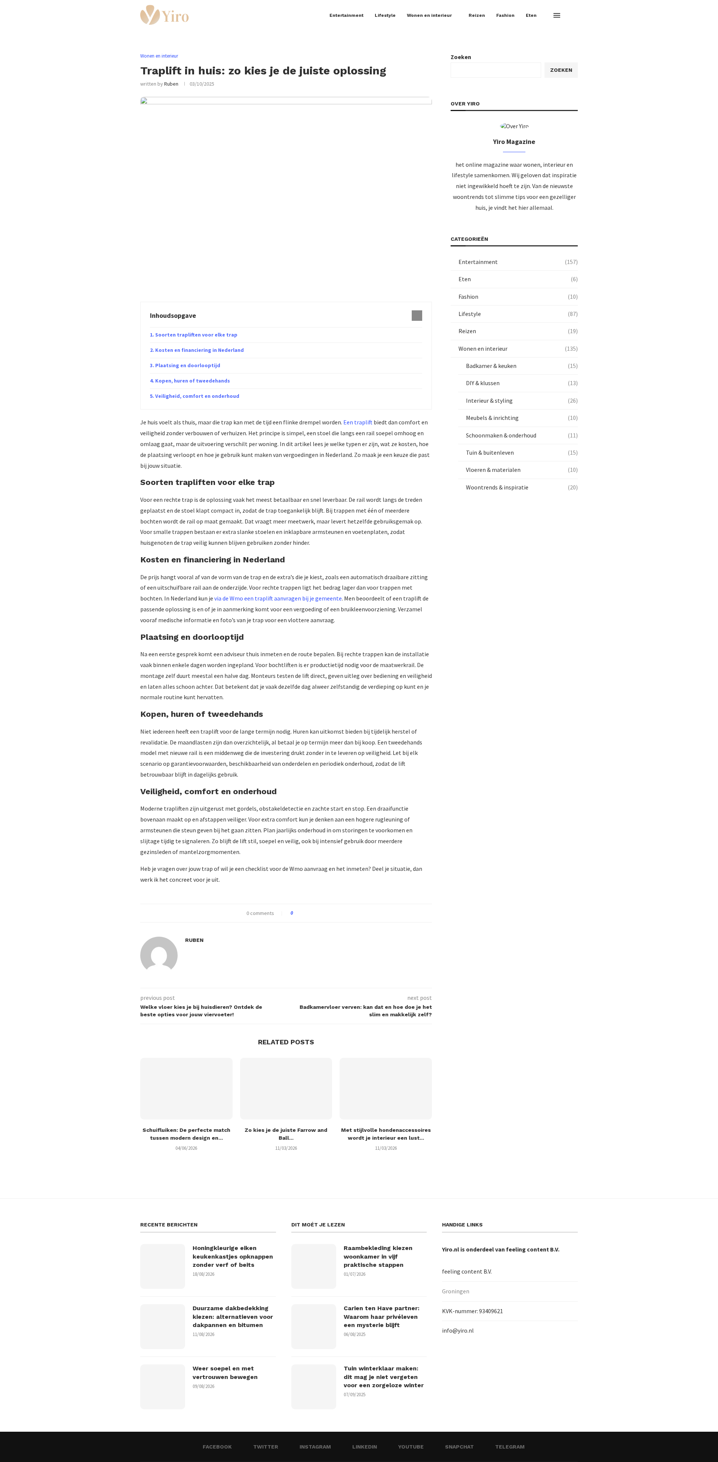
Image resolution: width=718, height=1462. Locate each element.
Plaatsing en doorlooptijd (187, 365)
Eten (531, 15)
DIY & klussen (522, 383)
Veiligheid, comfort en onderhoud (197, 396)
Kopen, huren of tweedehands (192, 380)
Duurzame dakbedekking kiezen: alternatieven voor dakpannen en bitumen (233, 1317)
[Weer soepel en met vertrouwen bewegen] (162, 1386)
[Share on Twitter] (312, 913)
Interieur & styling (522, 400)
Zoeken (461, 57)
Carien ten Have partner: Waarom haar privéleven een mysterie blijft (382, 1317)
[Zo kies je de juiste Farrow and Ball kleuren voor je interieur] (286, 1088)
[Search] (574, 15)
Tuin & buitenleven (522, 452)
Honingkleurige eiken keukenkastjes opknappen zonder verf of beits (233, 1256)
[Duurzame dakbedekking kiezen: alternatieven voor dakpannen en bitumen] (162, 1326)
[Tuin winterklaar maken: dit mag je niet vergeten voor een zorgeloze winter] (313, 1386)
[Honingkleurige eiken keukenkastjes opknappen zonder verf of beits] (162, 1266)
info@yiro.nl (458, 1330)
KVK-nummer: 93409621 (472, 1311)
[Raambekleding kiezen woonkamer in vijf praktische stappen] (313, 1266)
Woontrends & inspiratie (522, 487)
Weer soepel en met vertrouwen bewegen (225, 1372)
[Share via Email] (327, 913)
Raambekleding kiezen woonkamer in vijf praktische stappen (378, 1256)
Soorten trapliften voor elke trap (196, 334)
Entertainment (346, 15)
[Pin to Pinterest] (319, 913)
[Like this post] (297, 913)
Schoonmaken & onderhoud (522, 435)
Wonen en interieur (429, 15)
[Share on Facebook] (305, 913)
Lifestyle (385, 15)
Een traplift (357, 422)
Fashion (505, 15)
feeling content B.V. (532, 1249)
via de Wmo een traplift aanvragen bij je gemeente (278, 598)
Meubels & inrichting (522, 417)
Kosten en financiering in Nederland (199, 350)
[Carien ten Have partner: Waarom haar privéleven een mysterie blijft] (313, 1326)
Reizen (477, 15)
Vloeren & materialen (522, 469)
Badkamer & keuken (522, 365)
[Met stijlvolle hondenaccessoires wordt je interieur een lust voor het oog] (386, 1088)
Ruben (171, 83)
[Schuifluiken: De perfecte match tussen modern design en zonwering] (186, 1088)
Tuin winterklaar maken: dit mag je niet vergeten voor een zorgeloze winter (384, 1377)
